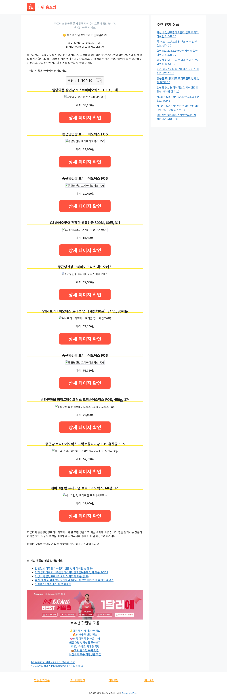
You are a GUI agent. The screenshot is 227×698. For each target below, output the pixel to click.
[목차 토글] (97, 80)
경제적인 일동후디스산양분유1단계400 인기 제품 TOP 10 (176, 117)
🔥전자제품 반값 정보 (85, 634)
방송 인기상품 (42, 680)
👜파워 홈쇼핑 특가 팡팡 (85, 650)
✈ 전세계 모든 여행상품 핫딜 (85, 654)
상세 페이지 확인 (85, 117)
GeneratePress (130, 693)
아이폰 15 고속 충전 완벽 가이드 (53, 584)
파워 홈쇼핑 (46, 7)
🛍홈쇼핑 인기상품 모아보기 (85, 642)
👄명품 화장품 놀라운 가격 (85, 638)
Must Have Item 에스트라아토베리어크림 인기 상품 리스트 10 (178, 108)
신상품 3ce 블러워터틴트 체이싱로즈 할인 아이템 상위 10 (177, 89)
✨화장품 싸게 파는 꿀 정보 (85, 630)
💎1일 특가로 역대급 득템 (85, 646)
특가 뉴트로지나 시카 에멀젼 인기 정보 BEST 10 (53, 662)
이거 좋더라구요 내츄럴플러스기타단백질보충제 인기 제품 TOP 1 (71, 572)
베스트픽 (149, 680)
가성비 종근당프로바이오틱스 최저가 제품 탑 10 (61, 576)
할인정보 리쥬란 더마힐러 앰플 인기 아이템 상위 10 (63, 568)
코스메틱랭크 (77, 680)
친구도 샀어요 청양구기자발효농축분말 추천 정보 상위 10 (57, 665)
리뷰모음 (113, 680)
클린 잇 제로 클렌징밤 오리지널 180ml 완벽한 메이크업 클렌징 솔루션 (74, 580)
